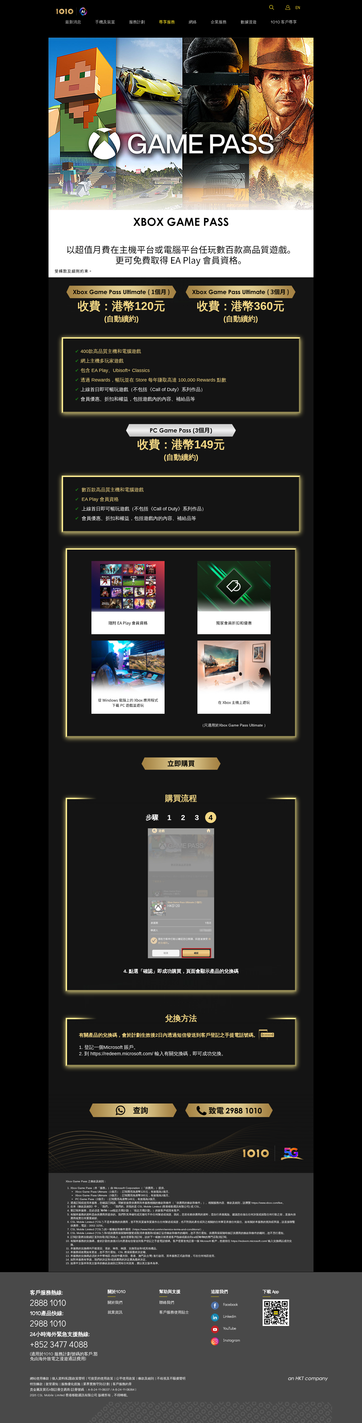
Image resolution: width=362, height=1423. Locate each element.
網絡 (193, 21)
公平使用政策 (125, 1378)
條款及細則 (146, 1378)
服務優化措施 (70, 1384)
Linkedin (229, 1316)
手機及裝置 (105, 21)
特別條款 (36, 1384)
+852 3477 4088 (59, 1344)
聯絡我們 (166, 1302)
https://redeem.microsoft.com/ (121, 1053)
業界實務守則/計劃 (96, 1384)
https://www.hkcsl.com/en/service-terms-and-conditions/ (166, 1229)
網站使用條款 (40, 1378)
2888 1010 (48, 1302)
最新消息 (73, 21)
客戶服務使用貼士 (174, 1312)
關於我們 (115, 1302)
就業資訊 (115, 1312)
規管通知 (52, 1384)
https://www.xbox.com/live (266, 1202)
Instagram (231, 1340)
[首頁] (71, 11)
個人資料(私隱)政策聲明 (68, 1378)
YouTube (229, 1328)
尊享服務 (167, 21)
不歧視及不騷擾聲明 (171, 1378)
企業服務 (219, 21)
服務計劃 (137, 21)
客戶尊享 (284, 21)
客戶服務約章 (122, 1384)
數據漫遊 (249, 21)
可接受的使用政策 (100, 1378)
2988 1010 (48, 1323)
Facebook (230, 1304)
